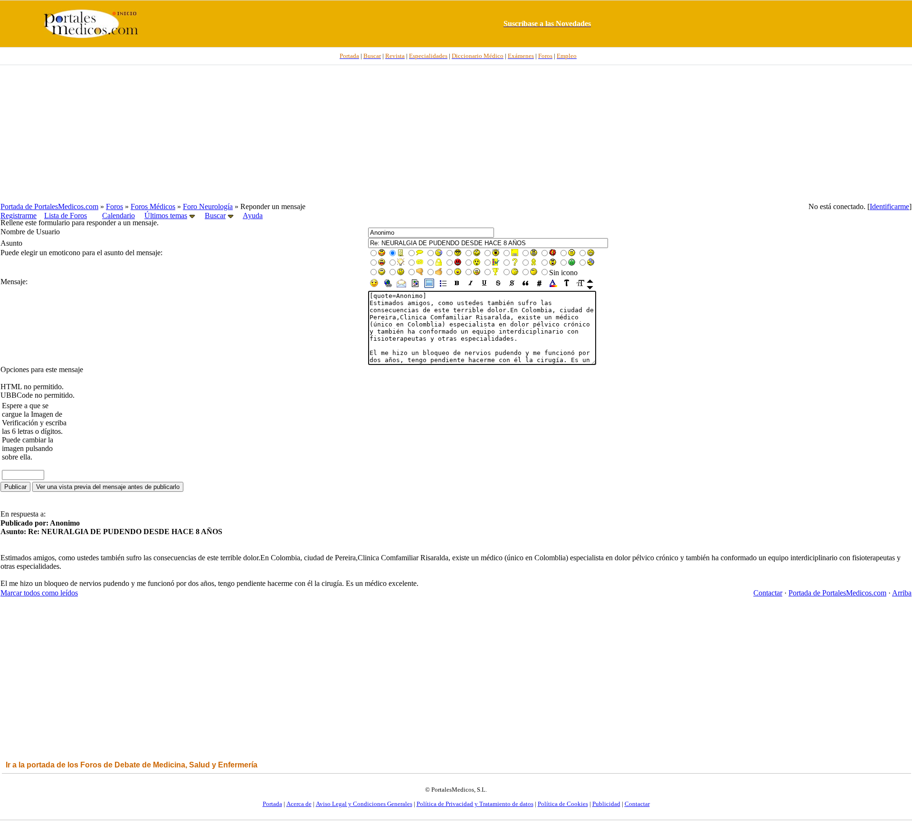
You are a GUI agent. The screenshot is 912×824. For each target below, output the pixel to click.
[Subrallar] (484, 286)
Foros (114, 206)
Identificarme (889, 206)
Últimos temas (165, 215)
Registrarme (18, 215)
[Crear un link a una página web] (388, 286)
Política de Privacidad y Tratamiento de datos (475, 803)
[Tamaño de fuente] (581, 286)
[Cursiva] (470, 286)
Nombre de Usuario (30, 232)
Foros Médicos (153, 206)
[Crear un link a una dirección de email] (402, 286)
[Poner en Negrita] (457, 286)
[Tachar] (498, 286)
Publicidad (606, 803)
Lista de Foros (65, 215)
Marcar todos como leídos (39, 593)
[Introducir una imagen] (415, 286)
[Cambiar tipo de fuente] (567, 286)
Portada (272, 803)
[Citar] (526, 286)
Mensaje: (14, 282)
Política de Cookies (563, 803)
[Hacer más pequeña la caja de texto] (590, 281)
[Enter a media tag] (429, 286)
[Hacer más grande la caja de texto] (590, 287)
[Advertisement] (456, 133)
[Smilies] (374, 286)
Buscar (215, 215)
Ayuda (253, 215)
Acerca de (299, 803)
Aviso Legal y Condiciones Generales (364, 803)
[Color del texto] (553, 286)
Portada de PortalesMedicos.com (49, 206)
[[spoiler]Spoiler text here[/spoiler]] (512, 286)
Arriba (902, 593)
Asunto (11, 243)
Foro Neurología (208, 206)
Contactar (767, 593)
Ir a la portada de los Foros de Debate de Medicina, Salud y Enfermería (131, 765)
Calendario (118, 215)
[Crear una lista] (443, 286)
